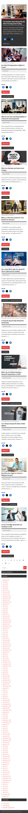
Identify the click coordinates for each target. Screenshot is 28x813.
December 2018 (7, 738)
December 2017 (7, 760)
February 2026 (6, 592)
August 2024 (6, 628)
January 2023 (6, 660)
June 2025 (5, 608)
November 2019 (7, 720)
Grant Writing (5, 197)
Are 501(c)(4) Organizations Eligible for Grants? (13, 66)
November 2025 (7, 598)
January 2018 (6, 758)
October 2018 (6, 742)
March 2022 (6, 674)
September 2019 (7, 722)
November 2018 (7, 740)
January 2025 (6, 618)
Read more (6, 43)
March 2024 (6, 638)
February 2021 (6, 700)
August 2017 (6, 764)
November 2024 (7, 622)
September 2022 (7, 666)
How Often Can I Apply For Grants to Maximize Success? (12, 474)
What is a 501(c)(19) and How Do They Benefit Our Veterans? (12, 219)
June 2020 (5, 716)
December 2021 (7, 680)
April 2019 (5, 730)
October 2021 (6, 684)
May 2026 (5, 586)
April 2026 (5, 588)
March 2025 (6, 614)
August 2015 (6, 796)
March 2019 (6, 732)
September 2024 (7, 626)
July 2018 (5, 746)
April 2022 (5, 672)
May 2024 (5, 634)
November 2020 (7, 706)
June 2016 (5, 786)
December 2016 (7, 776)
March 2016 (6, 792)
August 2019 (6, 724)
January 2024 (6, 642)
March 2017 (6, 770)
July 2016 (5, 784)
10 (23, 560)
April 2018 (5, 752)
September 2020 (7, 710)
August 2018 (6, 744)
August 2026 (6, 580)
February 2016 (6, 794)
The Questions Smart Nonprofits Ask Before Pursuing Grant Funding (14, 23)
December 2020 (7, 704)
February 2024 (6, 640)
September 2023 (7, 650)
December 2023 (7, 644)
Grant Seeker (5, 249)
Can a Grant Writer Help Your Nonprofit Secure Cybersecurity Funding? (13, 270)
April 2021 (5, 696)
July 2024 (5, 630)
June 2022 (5, 670)
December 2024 (7, 620)
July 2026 (5, 582)
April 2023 (5, 656)
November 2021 (7, 682)
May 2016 (5, 788)
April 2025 (5, 612)
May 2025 (5, 610)
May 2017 (5, 768)
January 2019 (6, 736)
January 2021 (6, 702)
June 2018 (5, 748)
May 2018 (5, 750)
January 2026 (6, 594)
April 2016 (5, 790)
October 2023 (6, 648)
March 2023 (6, 658)
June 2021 (5, 692)
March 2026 (6, 590)
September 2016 (7, 780)
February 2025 (6, 616)
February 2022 (6, 676)
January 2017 (6, 774)
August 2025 (6, 604)
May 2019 (5, 728)
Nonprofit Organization (7, 96)
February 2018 (6, 756)
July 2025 (5, 606)
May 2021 (5, 694)
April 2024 (5, 636)
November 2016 (7, 778)
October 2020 (6, 708)
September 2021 (7, 686)
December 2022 (7, 662)
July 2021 (5, 690)
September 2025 (7, 602)
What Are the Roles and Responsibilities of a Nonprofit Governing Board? (13, 118)
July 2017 (5, 766)
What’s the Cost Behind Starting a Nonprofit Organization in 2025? (11, 373)
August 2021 (6, 688)
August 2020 (6, 712)
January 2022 (6, 678)
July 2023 (5, 654)
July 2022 (5, 668)
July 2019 (5, 726)
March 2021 (6, 698)
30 (5, 563)
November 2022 (7, 664)
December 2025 (7, 596)
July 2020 (5, 714)
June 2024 (5, 632)
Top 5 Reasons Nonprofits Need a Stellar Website (13, 425)
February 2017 (6, 772)
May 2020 (5, 718)
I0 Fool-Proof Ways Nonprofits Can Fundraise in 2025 (11, 526)
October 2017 (6, 762)
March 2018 (6, 754)
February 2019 (6, 734)
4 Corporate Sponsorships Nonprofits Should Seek (12, 322)
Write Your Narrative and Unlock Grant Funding (12, 169)
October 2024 (6, 624)
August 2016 (6, 782)
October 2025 (6, 600)
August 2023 (6, 652)
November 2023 (7, 646)
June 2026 (5, 584)
